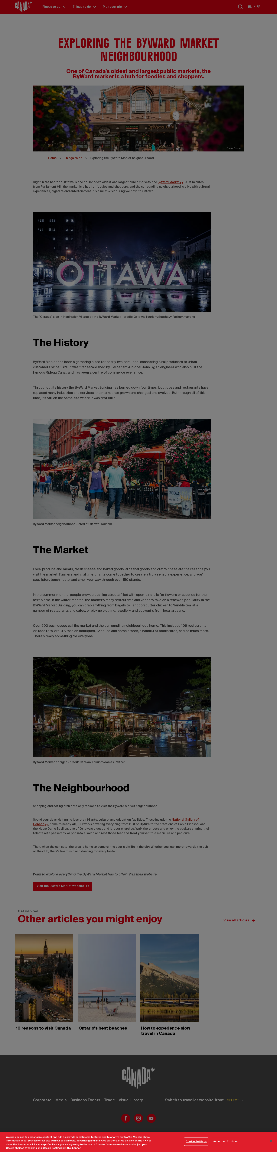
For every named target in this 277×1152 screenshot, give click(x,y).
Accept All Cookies (225, 1141)
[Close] (271, 1141)
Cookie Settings (196, 1141)
